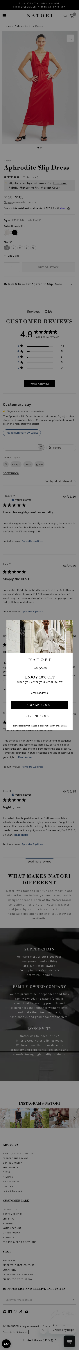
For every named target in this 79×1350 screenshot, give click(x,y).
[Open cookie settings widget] (6, 1343)
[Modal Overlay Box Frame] (39, 675)
